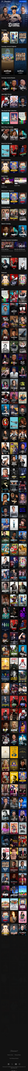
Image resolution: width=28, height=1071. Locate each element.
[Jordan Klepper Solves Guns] (5, 701)
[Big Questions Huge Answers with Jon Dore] (5, 372)
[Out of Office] (23, 828)
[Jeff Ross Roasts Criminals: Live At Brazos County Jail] (5, 651)
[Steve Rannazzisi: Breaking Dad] (14, 929)
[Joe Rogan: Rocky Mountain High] (23, 676)
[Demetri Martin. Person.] (14, 524)
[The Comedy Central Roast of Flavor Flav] (14, 448)
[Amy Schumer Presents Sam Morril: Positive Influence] (23, 322)
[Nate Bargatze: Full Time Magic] (5, 803)
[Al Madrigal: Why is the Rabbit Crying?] (5, 309)
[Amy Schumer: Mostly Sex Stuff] (5, 334)
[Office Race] (14, 828)
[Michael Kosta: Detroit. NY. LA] (14, 777)
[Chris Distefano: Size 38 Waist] (14, 410)
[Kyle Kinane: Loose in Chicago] (14, 752)
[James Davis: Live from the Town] (23, 613)
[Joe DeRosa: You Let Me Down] (5, 676)
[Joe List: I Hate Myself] (14, 676)
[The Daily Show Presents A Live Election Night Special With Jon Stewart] (23, 499)
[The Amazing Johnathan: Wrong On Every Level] (23, 309)
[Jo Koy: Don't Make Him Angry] (14, 663)
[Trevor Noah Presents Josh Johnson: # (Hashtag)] (23, 993)
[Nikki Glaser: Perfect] (23, 815)
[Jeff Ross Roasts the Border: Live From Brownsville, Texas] (14, 651)
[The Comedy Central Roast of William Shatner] (5, 474)
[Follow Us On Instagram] (19, 1064)
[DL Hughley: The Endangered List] (14, 499)
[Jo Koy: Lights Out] (23, 663)
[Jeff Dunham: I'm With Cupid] (14, 625)
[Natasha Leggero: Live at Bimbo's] (23, 790)
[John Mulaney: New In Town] (5, 689)
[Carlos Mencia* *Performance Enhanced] (5, 398)
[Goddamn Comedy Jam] (23, 575)
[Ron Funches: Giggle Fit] (23, 866)
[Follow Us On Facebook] (8, 1064)
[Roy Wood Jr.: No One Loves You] (23, 879)
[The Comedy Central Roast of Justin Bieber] (5, 461)
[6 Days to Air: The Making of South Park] (5, 296)
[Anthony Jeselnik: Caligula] (23, 334)
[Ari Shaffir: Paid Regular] (5, 347)
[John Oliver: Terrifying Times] (23, 689)
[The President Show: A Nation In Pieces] (23, 853)
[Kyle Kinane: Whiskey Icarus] (23, 752)
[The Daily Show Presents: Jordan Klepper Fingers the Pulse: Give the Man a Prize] (23, 955)
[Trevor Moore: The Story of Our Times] (14, 993)
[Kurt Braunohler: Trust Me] (14, 739)
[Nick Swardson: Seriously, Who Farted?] (5, 815)
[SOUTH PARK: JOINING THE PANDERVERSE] (14, 904)
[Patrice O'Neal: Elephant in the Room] (5, 841)
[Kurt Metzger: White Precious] (23, 739)
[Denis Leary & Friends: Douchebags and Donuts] (5, 537)
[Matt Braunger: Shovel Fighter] (5, 777)
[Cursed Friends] (23, 486)
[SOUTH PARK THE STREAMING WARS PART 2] (5, 904)
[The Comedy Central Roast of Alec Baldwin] (23, 423)
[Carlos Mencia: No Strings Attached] (23, 398)
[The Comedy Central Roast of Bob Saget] (5, 436)
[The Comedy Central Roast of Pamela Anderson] (14, 461)
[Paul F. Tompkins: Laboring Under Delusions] (23, 841)
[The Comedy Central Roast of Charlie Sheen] (23, 436)
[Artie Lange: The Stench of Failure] (14, 347)
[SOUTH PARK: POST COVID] (23, 891)
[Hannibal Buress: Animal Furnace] (14, 587)
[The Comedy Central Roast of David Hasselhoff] (5, 448)
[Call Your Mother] (23, 385)
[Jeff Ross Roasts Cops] (23, 638)
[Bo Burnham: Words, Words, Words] (14, 372)
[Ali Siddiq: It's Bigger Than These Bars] (14, 309)
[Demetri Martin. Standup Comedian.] (23, 524)
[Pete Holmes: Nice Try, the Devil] (14, 853)
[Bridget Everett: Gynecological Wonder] (23, 372)
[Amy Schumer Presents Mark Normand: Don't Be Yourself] (5, 322)
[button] (2, 1)
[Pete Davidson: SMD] (5, 853)
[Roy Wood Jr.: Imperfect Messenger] (14, 879)
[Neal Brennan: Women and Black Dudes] (23, 803)
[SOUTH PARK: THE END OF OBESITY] (5, 917)
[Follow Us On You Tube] (16, 1064)
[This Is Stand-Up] (14, 967)
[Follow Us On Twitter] (12, 1064)
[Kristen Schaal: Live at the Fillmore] (23, 727)
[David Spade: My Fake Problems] (5, 524)
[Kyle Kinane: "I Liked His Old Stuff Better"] (5, 752)
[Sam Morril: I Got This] (14, 917)
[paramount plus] (7, 1)
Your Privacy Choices (14, 1058)
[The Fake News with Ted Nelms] (14, 575)
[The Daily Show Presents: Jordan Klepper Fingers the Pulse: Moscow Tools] (14, 714)
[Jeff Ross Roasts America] (14, 638)
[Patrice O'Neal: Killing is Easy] (14, 841)
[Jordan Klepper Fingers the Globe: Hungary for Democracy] (14, 701)
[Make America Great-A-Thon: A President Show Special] (14, 765)
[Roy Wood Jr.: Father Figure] (5, 879)
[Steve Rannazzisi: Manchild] (23, 929)
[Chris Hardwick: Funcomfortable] (23, 410)
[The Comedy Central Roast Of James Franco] (23, 448)
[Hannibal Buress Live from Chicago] (23, 587)
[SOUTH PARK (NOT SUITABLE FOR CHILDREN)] (23, 904)
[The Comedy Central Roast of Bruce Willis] (14, 436)
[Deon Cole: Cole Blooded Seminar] (14, 537)
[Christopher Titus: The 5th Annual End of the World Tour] (5, 423)
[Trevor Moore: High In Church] (5, 993)
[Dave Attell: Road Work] (23, 512)
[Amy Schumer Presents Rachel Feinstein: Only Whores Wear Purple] (14, 322)
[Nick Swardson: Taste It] (14, 815)
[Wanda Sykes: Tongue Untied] (14, 1018)
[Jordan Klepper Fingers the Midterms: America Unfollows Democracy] (23, 701)
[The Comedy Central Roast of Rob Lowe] (23, 461)
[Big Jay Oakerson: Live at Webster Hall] (23, 360)
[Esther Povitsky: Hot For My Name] (14, 562)
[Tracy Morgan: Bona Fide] (23, 980)
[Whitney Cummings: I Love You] (23, 1018)
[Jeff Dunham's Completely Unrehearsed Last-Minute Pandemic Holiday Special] (23, 625)
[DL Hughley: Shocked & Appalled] (5, 499)
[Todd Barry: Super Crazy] (5, 980)
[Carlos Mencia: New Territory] (14, 398)
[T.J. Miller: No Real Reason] (14, 942)
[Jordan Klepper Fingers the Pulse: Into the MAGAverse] (5, 714)
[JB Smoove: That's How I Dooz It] (14, 613)
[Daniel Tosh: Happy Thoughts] (14, 512)
